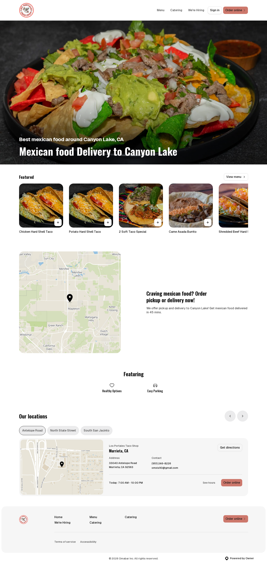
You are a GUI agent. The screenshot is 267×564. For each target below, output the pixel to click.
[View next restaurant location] (242, 416)
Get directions (230, 447)
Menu (160, 10)
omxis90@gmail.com (165, 468)
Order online (231, 483)
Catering (176, 10)
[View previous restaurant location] (230, 416)
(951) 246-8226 (161, 463)
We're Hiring (196, 10)
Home (58, 517)
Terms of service (65, 541)
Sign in (214, 10)
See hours (209, 482)
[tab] (32, 430)
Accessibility (88, 541)
